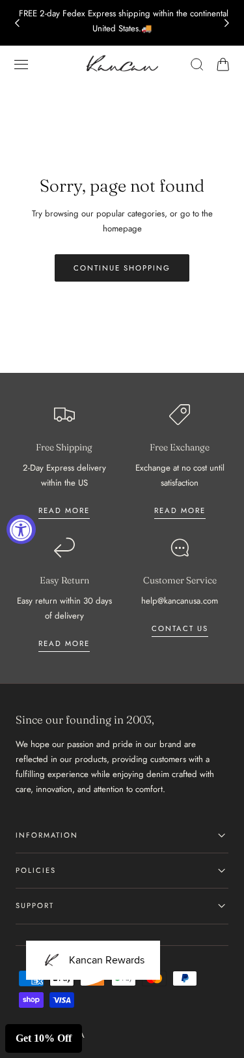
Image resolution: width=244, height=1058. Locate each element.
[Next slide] (227, 23)
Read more (64, 510)
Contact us (180, 628)
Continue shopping (122, 268)
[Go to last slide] (17, 23)
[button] (21, 64)
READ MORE (180, 510)
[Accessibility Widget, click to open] (21, 529)
